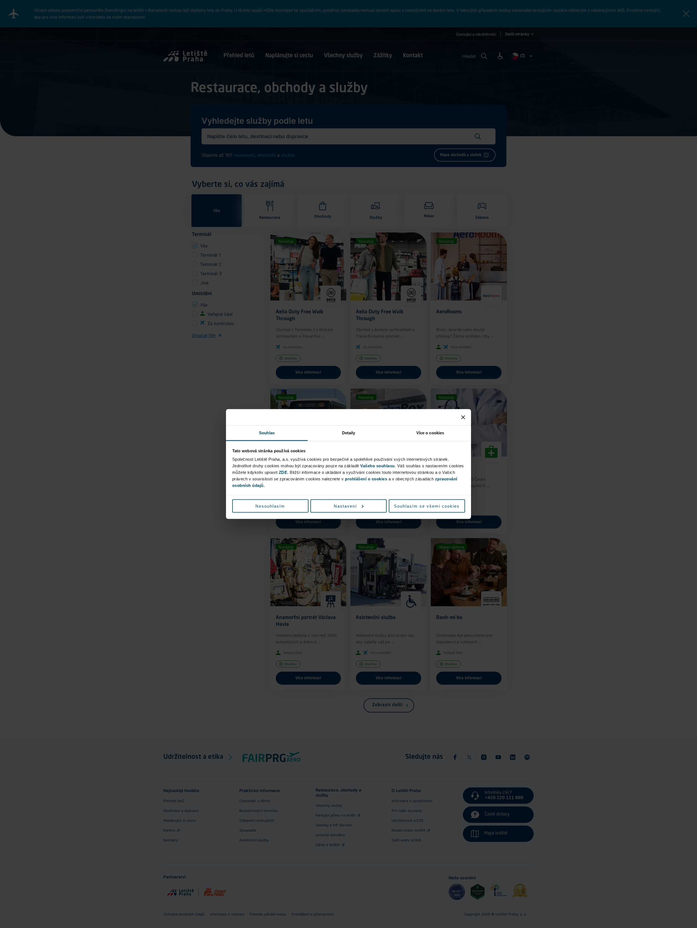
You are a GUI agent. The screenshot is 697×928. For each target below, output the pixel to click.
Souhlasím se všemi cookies (427, 506)
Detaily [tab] (348, 432)
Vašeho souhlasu (377, 465)
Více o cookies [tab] (430, 432)
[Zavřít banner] (463, 417)
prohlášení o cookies (366, 479)
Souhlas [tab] (267, 432)
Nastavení (345, 506)
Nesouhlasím (270, 506)
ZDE (283, 472)
